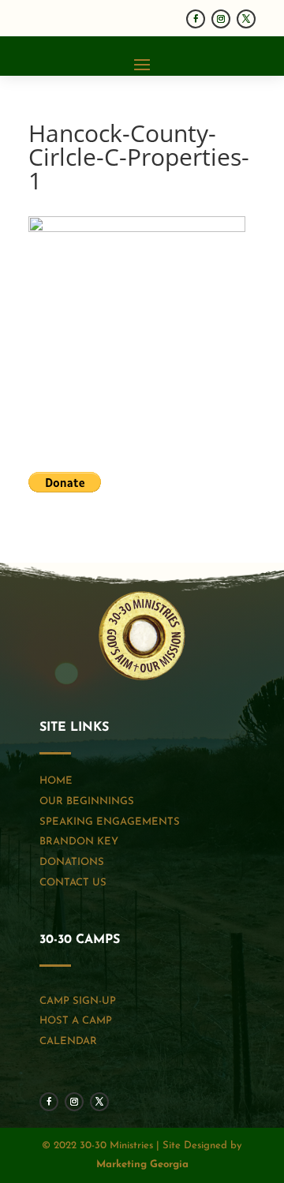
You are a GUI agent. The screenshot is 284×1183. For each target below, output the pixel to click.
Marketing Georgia (142, 1164)
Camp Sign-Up (77, 1001)
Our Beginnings (86, 801)
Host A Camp (75, 1021)
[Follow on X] (246, 18)
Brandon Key (78, 842)
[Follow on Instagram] (220, 18)
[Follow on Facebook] (195, 18)
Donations (71, 862)
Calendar (68, 1041)
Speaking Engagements (109, 822)
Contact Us (72, 883)
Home (56, 781)
